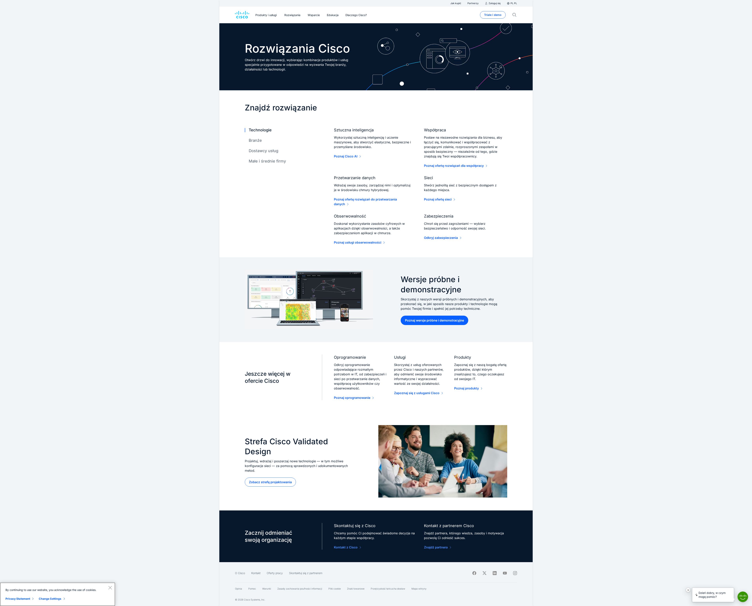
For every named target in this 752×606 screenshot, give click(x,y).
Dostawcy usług (263, 150)
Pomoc (252, 588)
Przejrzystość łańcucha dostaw (388, 588)
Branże (255, 140)
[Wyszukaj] (514, 14)
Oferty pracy (275, 573)
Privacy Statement (17, 598)
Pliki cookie (334, 588)
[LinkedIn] (495, 573)
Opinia (238, 588)
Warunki (266, 588)
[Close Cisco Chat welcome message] (688, 590)
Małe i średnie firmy (267, 161)
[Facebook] (474, 573)
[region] (57, 594)
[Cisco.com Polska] (242, 15)
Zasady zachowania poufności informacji (299, 588)
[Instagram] (515, 573)
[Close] (110, 588)
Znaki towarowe (355, 588)
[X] (484, 573)
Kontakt (255, 573)
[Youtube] (505, 573)
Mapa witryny (419, 588)
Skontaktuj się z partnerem (305, 573)
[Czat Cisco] (743, 597)
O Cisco (240, 573)
